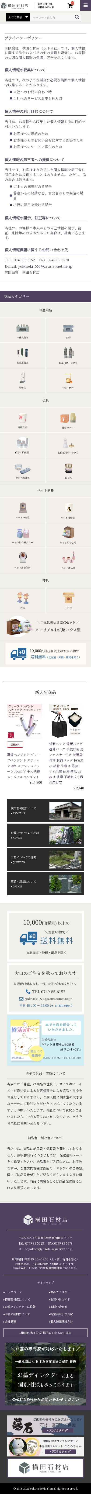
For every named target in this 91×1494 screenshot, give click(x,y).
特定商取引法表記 (61, 1314)
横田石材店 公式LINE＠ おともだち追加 (46, 1333)
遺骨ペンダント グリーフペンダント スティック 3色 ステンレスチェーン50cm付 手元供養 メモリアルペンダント (23, 765)
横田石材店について (17, 1299)
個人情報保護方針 (61, 1321)
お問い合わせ (58, 1306)
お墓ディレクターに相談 (20, 1306)
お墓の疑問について (17, 1314)
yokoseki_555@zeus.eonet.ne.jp (45, 266)
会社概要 (10, 1321)
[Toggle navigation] (85, 5)
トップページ (13, 1292)
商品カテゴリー (60, 1292)
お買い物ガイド (60, 1299)
